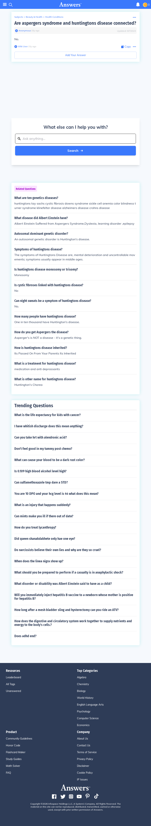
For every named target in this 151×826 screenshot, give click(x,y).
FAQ (8, 772)
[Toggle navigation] (5, 4)
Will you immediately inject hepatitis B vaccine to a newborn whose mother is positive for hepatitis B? (73, 597)
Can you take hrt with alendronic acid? (40, 437)
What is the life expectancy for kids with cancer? (47, 415)
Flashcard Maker (15, 752)
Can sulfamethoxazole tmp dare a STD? (41, 482)
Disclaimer (83, 766)
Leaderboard (13, 677)
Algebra (81, 677)
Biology (81, 691)
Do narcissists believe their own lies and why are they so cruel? (57, 550)
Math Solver (13, 766)
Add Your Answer (75, 55)
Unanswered (13, 691)
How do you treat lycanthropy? (35, 527)
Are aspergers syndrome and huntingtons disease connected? (75, 23)
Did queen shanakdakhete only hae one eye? (44, 539)
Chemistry (83, 684)
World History (85, 697)
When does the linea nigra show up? (38, 561)
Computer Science (88, 718)
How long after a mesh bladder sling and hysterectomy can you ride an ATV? (66, 610)
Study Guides (14, 759)
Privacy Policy (85, 759)
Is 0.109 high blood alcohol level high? (40, 471)
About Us (82, 738)
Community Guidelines (19, 738)
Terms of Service (87, 752)
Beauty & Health (34, 16)
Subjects (18, 16)
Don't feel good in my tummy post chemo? (43, 449)
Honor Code (13, 745)
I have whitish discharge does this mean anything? (48, 426)
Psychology (83, 711)
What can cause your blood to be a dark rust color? (49, 460)
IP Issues (82, 779)
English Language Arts (90, 704)
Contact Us (83, 745)
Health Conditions (54, 16)
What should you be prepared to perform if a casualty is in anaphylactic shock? (68, 572)
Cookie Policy (85, 772)
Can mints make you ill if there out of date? (43, 516)
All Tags (10, 684)
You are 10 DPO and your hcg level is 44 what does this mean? (56, 494)
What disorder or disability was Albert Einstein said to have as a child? (63, 584)
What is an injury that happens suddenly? (42, 505)
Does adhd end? (25, 636)
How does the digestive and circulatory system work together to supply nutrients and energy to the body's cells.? (73, 623)
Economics (83, 725)
